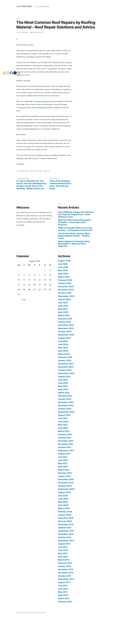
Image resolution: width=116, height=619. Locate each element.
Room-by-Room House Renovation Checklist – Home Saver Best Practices (74, 222)
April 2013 (63, 595)
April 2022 (63, 428)
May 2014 (62, 553)
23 (50, 285)
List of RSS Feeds (24, 6)
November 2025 (66, 290)
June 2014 (63, 550)
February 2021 (65, 473)
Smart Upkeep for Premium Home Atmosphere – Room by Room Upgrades (74, 243)
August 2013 (64, 582)
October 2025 (64, 293)
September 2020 (66, 489)
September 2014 (66, 540)
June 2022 (63, 421)
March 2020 (64, 508)
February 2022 (65, 434)
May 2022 (63, 425)
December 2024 (66, 325)
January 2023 (64, 399)
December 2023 (66, 363)
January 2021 (64, 476)
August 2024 (64, 338)
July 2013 (62, 585)
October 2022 (64, 409)
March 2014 (63, 560)
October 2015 (64, 527)
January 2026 (64, 283)
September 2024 (66, 335)
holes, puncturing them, (44, 101)
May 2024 (63, 347)
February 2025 (65, 318)
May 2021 (62, 463)
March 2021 (63, 470)
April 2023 (63, 389)
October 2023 (64, 370)
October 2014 (64, 537)
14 (40, 280)
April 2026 (63, 273)
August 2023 (64, 376)
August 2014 (64, 544)
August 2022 (64, 415)
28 (40, 289)
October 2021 (64, 447)
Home (48, 171)
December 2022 (66, 402)
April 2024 (63, 351)
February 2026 (65, 280)
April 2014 (63, 556)
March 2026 (64, 277)
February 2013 (65, 601)
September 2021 (66, 450)
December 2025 (66, 286)
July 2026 (63, 264)
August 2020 (64, 492)
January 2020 (64, 515)
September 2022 (66, 412)
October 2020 (65, 486)
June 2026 (63, 267)
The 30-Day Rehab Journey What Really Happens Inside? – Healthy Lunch (74, 235)
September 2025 (66, 296)
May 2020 (63, 502)
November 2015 (65, 524)
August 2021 (64, 454)
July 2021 (62, 457)
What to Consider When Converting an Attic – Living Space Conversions (75, 229)
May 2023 (63, 386)
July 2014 (62, 547)
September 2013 (66, 579)
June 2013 (63, 589)
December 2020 (66, 479)
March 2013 (63, 598)
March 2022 (64, 431)
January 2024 (64, 360)
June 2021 (63, 460)
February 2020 (65, 511)
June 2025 (63, 306)
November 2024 (66, 328)
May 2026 (63, 270)
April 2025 (63, 312)
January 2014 (64, 566)
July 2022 (63, 418)
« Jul (23, 299)
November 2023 (66, 367)
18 (24, 285)
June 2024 (63, 344)
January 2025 (64, 322)
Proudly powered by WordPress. (36, 612)
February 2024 (65, 357)
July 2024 (63, 341)
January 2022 (64, 437)
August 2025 (64, 299)
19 (29, 285)
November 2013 (65, 573)
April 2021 (63, 466)
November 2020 (66, 482)
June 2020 (63, 499)
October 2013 (64, 576)
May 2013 (62, 592)
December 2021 (65, 441)
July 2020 (63, 495)
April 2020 (63, 505)
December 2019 (65, 518)
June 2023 (63, 383)
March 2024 (64, 354)
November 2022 (66, 405)
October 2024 (65, 331)
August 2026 (64, 261)
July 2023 (63, 380)
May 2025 (63, 309)
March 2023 (64, 392)
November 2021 (65, 444)
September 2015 (66, 531)
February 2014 (65, 563)
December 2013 (65, 569)
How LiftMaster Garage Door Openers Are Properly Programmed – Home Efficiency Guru (76, 214)
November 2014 (65, 534)
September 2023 (66, 373)
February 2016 (65, 521)
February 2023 (65, 396)
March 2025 (64, 315)
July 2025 (63, 302)
